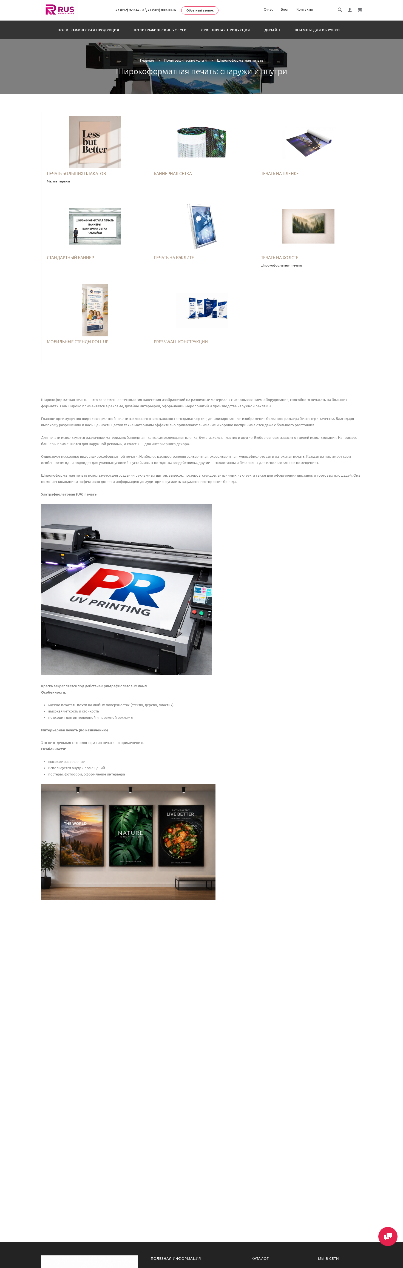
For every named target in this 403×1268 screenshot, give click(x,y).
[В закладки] (142, 116)
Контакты (304, 9)
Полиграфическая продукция (88, 30)
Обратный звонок (200, 10)
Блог (285, 9)
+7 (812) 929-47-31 (129, 10)
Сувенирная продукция (225, 30)
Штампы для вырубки (317, 30)
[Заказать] (94, 143)
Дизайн (272, 30)
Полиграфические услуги (160, 30)
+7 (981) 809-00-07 (162, 10)
